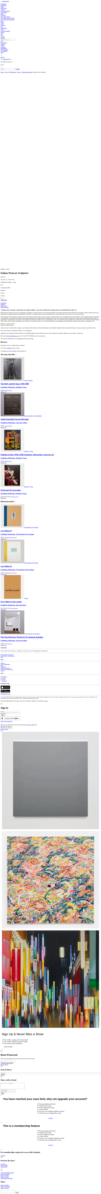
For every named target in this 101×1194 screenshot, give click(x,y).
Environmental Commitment (7, 654)
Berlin (2, 7)
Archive (3, 36)
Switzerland (4, 28)
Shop (2, 52)
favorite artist (4, 1166)
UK (2, 34)
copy (17, 1192)
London (3, 9)
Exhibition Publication (26, 72)
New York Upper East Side (7, 19)
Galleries (3, 44)
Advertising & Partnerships (7, 669)
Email (2, 711)
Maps (2, 665)
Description (3, 303)
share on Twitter (5, 1175)
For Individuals (4, 50)
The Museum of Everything (25, 534)
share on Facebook (5, 1186)
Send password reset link (7, 1063)
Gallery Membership (5, 664)
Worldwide (3, 5)
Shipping (3, 304)
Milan (2, 14)
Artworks (3, 47)
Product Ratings (5, 307)
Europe (2, 32)
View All (7, 72)
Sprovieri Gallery (21, 423)
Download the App (5, 694)
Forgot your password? (6, 721)
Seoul (2, 24)
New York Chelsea (5, 16)
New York (3, 15)
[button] (46, 701)
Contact (2, 670)
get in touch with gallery (7, 1178)
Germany (3, 25)
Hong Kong (4, 8)
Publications (13, 72)
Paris (2, 21)
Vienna (2, 22)
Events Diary (4, 42)
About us (3, 663)
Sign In (2, 57)
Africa (2, 29)
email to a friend (5, 1177)
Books (18, 72)
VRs (2, 41)
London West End (5, 11)
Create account (4, 729)
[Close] (1, 1095)
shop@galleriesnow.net (13, 336)
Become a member (8, 1046)
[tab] (50, 303)
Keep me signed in (7, 726)
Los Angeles (4, 12)
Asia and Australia (5, 31)
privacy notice (30, 724)
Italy (2, 26)
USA (2, 35)
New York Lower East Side (7, 18)
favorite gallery (4, 1165)
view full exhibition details (7, 1172)
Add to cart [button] (3, 391)
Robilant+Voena (21, 387)
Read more (3, 498)
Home (2, 72)
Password (3, 713)
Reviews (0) (4, 306)
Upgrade (50, 1118)
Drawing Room (21, 605)
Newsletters (3, 667)
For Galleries (4, 51)
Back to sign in (4, 1064)
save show (3, 1164)
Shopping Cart (7, 59)
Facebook (4, 681)
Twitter (4, 679)
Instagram (4, 676)
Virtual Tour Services (5, 668)
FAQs (2, 657)
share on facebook (5, 1174)
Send (2, 1093)
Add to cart (3, 300)
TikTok (4, 678)
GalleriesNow (5, 1)
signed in (9, 348)
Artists (2, 45)
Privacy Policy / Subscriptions (7, 656)
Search (2, 1074)
